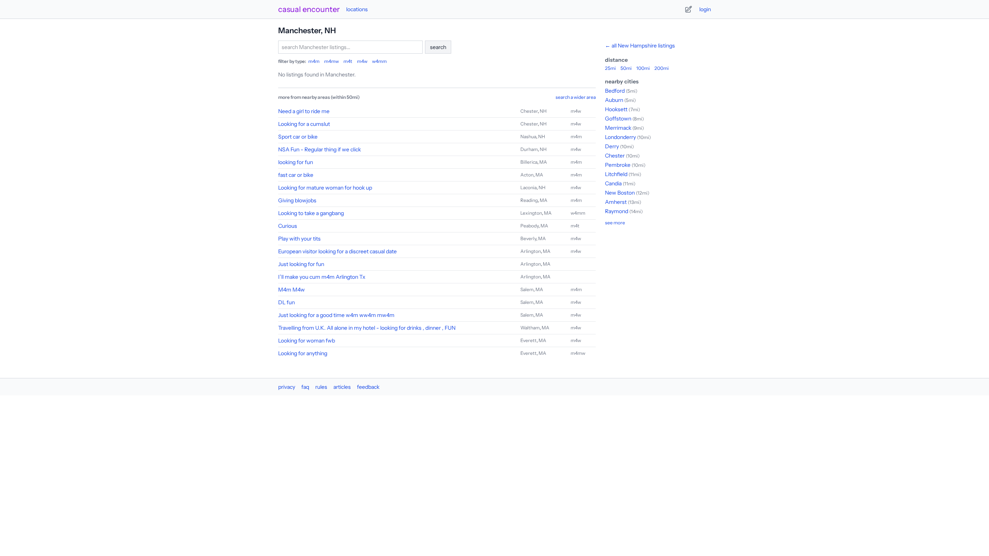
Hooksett (616, 109)
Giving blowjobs (297, 200)
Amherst (616, 201)
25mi (610, 68)
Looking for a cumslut (304, 123)
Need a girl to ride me (304, 111)
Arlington (530, 251)
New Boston (620, 192)
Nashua (528, 136)
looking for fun (295, 162)
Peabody (529, 226)
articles (342, 386)
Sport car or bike (298, 136)
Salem (527, 289)
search (438, 47)
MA (543, 162)
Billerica (528, 162)
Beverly (528, 238)
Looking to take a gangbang (311, 213)
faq (305, 386)
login (705, 9)
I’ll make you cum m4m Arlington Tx (321, 276)
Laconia (528, 187)
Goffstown (618, 118)
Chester (529, 111)
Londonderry (620, 137)
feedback (368, 386)
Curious (287, 225)
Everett (528, 340)
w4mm (379, 61)
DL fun (286, 302)
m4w (362, 61)
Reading (529, 200)
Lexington (531, 213)
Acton (527, 175)
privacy (286, 386)
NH (543, 111)
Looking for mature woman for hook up (325, 187)
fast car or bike (295, 174)
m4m (313, 61)
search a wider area (576, 97)
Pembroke (617, 164)
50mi (626, 68)
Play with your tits (299, 238)
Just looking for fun (301, 264)
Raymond (616, 211)
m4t (347, 61)
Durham (529, 149)
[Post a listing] (688, 9)
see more (615, 222)
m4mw (331, 61)
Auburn (614, 100)
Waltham (530, 328)
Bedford (615, 90)
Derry (612, 146)
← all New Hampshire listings (640, 45)
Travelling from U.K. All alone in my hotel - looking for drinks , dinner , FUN (366, 327)
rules (321, 386)
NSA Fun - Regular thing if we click (319, 149)
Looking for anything (302, 353)
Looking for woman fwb (306, 340)
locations (357, 9)
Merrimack (618, 127)
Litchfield (616, 174)
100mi (643, 68)
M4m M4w (291, 289)
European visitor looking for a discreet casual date (337, 251)
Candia (613, 183)
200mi (661, 68)
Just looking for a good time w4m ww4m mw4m (336, 315)
